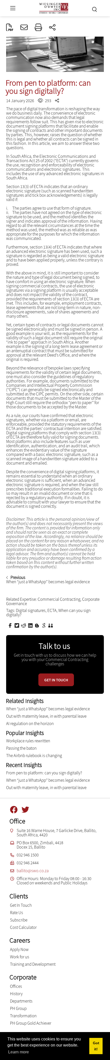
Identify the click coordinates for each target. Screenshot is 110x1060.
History (16, 993)
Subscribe (18, 920)
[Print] (38, 28)
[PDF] (9, 28)
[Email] (24, 28)
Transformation (23, 1016)
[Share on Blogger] (38, 625)
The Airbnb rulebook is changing (34, 755)
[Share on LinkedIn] (31, 625)
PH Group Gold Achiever (30, 1023)
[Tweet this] (17, 625)
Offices (16, 986)
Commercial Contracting (59, 599)
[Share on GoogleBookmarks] (44, 625)
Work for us (19, 957)
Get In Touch (21, 905)
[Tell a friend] (51, 625)
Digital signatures (31, 610)
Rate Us (16, 912)
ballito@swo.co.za (33, 870)
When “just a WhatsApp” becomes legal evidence (48, 709)
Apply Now (19, 949)
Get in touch (56, 680)
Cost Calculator (23, 927)
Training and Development (33, 964)
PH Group (18, 1008)
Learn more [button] (18, 1052)
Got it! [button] (96, 1046)
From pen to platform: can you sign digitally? (44, 773)
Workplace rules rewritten (28, 741)
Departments (21, 1001)
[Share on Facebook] (11, 625)
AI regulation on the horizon (30, 723)
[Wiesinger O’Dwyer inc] (54, 7)
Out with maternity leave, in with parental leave (46, 716)
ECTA (52, 610)
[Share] (52, 28)
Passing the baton (21, 748)
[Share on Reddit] (24, 625)
